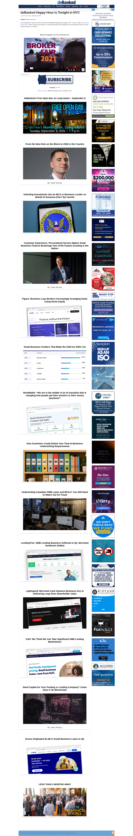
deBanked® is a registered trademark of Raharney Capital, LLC (40, 833)
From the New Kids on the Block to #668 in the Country (54, 144)
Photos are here (31, 19)
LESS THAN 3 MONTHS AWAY (55, 784)
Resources (47, 6)
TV (53, 6)
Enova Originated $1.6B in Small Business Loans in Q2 (54, 739)
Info (81, 6)
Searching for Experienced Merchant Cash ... (103, 19)
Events (68, 6)
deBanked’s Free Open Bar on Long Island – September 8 (55, 98)
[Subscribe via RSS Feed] (113, 832)
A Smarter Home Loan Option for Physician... (103, 15)
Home (40, 6)
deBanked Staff (36, 15)
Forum (86, 6)
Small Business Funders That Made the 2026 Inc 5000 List (55, 347)
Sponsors (75, 6)
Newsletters (60, 6)
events (58, 87)
